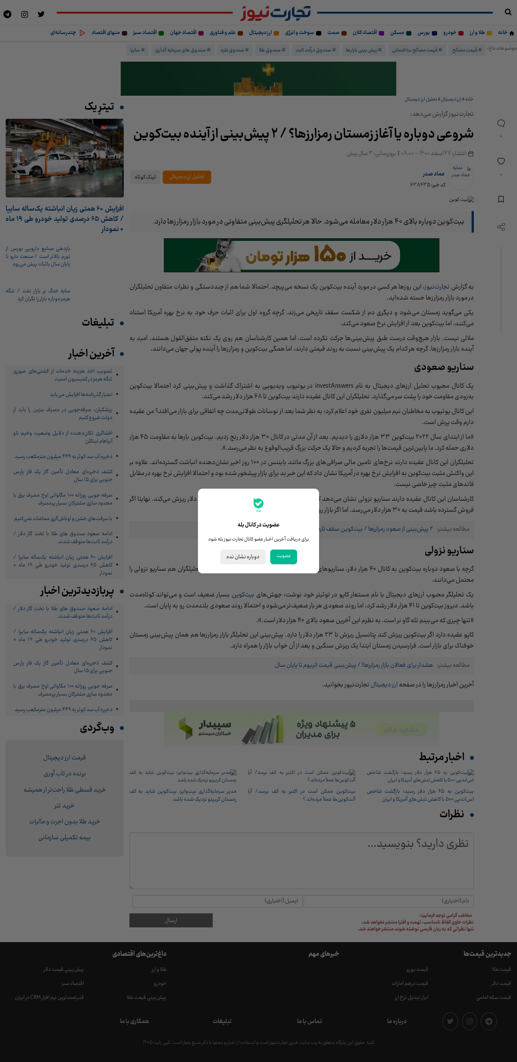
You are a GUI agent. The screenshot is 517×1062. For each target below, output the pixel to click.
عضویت (283, 556)
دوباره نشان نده (243, 557)
